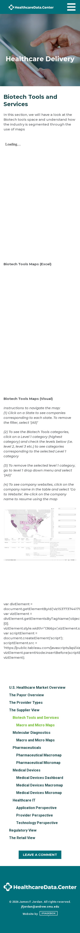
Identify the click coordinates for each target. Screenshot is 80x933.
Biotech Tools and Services (36, 717)
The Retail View (22, 838)
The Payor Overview (26, 695)
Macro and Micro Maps (35, 725)
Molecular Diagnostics (31, 733)
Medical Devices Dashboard (39, 778)
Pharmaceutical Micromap (38, 763)
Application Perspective (36, 808)
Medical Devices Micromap (39, 793)
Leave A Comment (40, 855)
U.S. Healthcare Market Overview (37, 687)
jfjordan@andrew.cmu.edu (40, 906)
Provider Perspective (34, 815)
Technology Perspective (37, 823)
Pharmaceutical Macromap (39, 755)
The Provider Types (26, 702)
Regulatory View (22, 830)
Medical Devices (26, 770)
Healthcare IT (24, 800)
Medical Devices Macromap (39, 785)
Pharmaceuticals (27, 748)
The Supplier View (24, 710)
